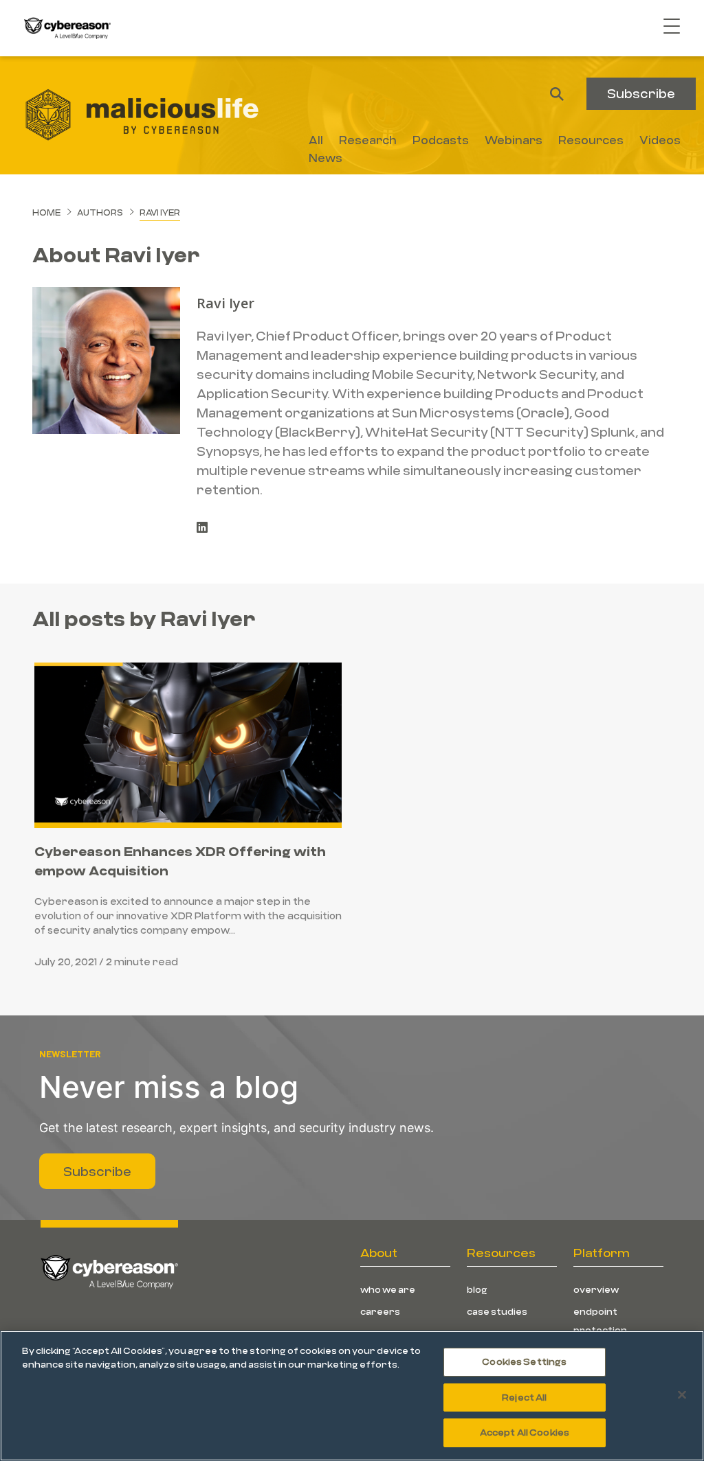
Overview (596, 1289)
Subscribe (641, 93)
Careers (380, 1311)
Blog (477, 1289)
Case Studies (497, 1311)
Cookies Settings (524, 1361)
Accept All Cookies (524, 1432)
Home (46, 212)
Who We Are (387, 1289)
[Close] (682, 1395)
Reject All (524, 1397)
